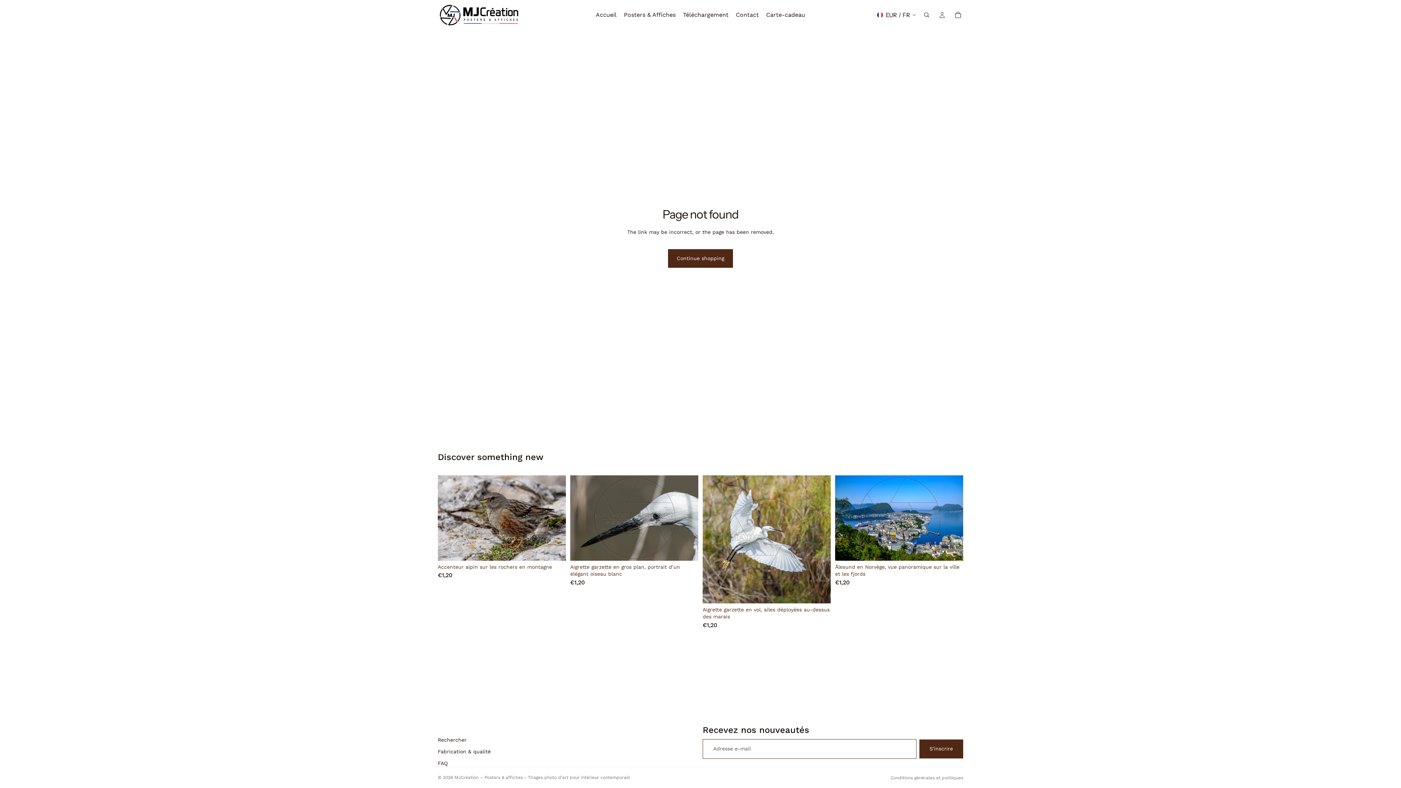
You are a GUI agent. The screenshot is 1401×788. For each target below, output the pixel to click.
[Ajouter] (554, 549)
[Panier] (958, 15)
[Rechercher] (927, 15)
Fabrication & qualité (464, 751)
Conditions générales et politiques (927, 777)
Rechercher (452, 740)
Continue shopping (700, 258)
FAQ (443, 763)
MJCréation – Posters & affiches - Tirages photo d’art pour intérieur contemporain (542, 777)
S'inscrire (941, 749)
